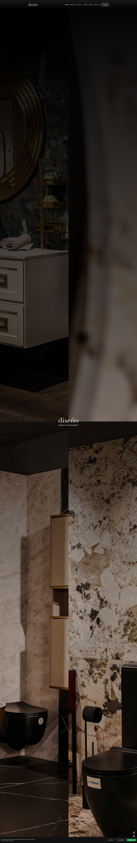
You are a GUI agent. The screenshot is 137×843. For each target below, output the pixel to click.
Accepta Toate (131, 840)
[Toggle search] (99, 4)
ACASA (67, 4)
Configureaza (111, 840)
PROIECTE (85, 4)
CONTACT (95, 4)
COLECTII (78, 4)
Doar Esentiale (121, 840)
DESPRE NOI (72, 4)
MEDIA (91, 4)
